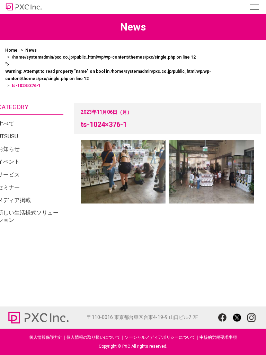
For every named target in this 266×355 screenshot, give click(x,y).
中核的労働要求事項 (218, 337)
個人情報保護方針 (45, 337)
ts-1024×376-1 (104, 124)
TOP (245, 337)
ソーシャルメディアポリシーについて (160, 337)
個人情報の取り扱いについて (93, 337)
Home (11, 50)
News (31, 50)
